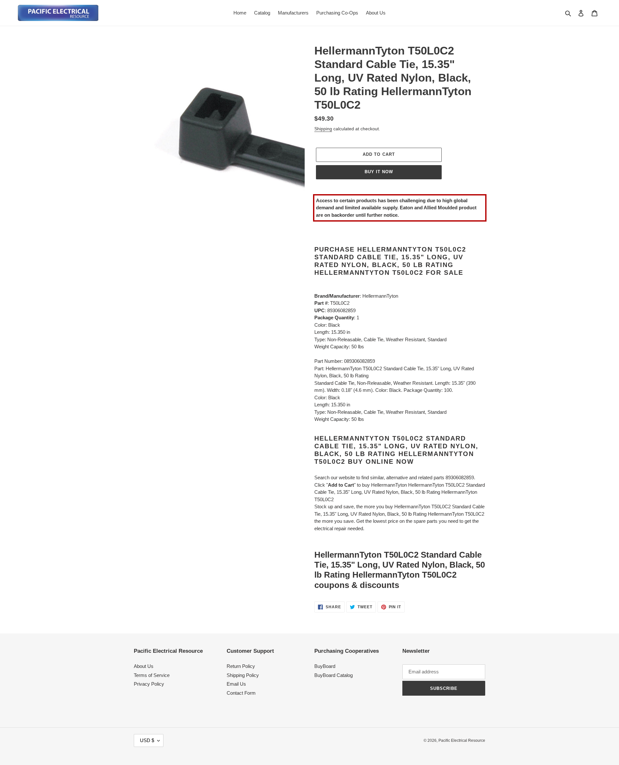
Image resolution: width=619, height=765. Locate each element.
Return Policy (241, 666)
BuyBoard (324, 666)
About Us (143, 666)
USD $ (147, 740)
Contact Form (241, 693)
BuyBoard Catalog (333, 675)
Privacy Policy (149, 684)
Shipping (323, 128)
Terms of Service (152, 675)
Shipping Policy (243, 675)
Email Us (236, 684)
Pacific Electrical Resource (461, 740)
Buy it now (379, 171)
